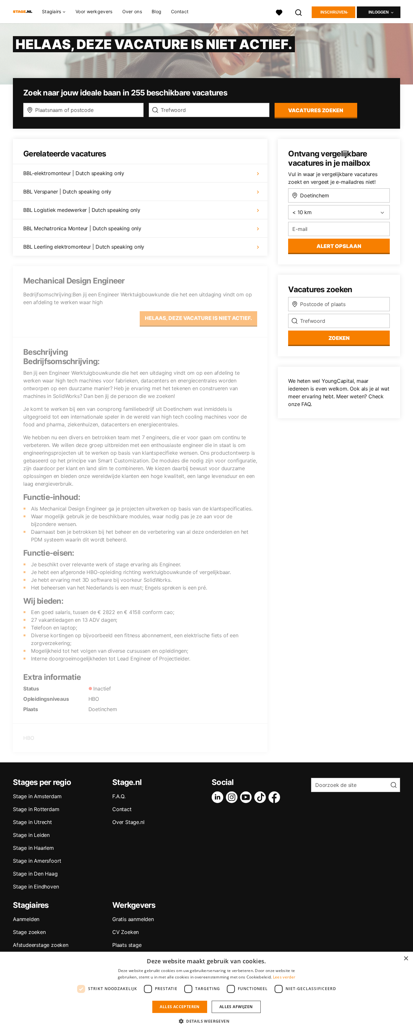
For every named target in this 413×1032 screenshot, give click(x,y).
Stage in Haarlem (33, 848)
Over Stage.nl (128, 822)
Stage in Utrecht (32, 822)
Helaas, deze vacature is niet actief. (198, 318)
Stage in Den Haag (35, 873)
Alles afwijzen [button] (236, 1006)
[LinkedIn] (219, 797)
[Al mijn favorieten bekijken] (279, 12)
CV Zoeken (125, 932)
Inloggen (378, 12)
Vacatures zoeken (315, 110)
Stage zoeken (29, 932)
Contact (179, 11)
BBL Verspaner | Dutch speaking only (67, 191)
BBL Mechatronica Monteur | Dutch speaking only (82, 228)
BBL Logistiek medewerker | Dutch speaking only (81, 210)
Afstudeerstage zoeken (40, 945)
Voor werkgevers (94, 11)
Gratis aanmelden (133, 919)
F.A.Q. (119, 796)
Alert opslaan (339, 246)
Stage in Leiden (31, 835)
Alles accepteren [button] (179, 1006)
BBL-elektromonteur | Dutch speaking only (73, 173)
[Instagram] (233, 797)
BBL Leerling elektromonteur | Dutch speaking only (83, 246)
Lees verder (284, 977)
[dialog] (206, 992)
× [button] (405, 958)
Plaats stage (127, 945)
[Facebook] (275, 797)
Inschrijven (333, 12)
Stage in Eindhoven (36, 886)
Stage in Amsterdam (37, 796)
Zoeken (339, 338)
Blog (156, 11)
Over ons (132, 11)
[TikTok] (261, 797)
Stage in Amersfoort (37, 861)
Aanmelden (26, 919)
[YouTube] (247, 797)
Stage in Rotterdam (36, 809)
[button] (206, 1021)
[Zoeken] (298, 12)
